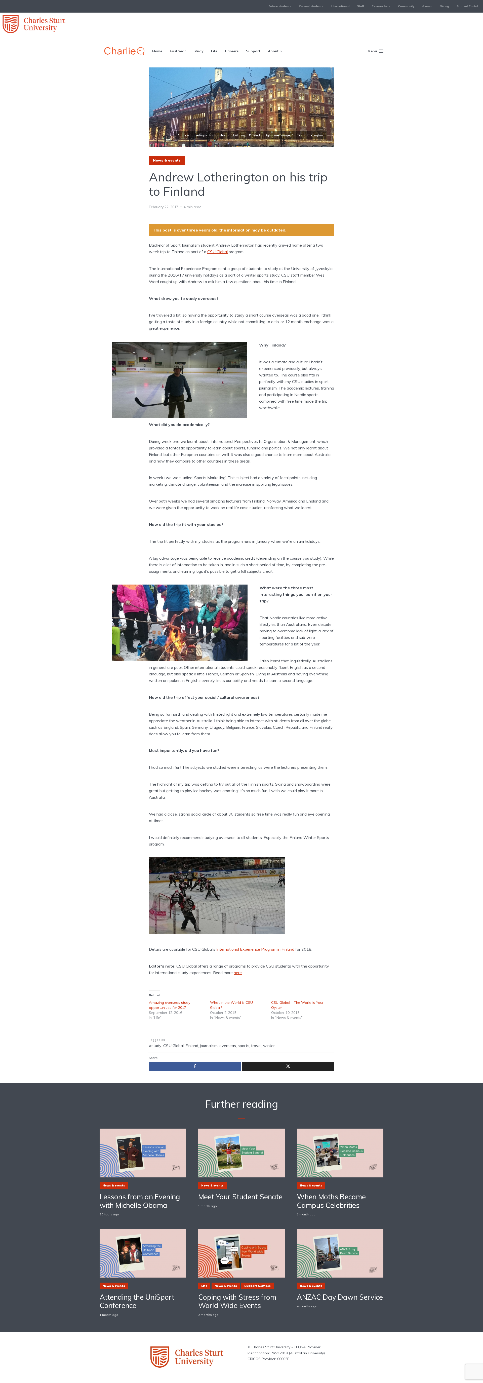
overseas (227, 1045)
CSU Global (217, 251)
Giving (444, 6)
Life (214, 51)
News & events (167, 160)
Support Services (257, 1286)
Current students (311, 6)
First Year (178, 51)
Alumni (427, 6)
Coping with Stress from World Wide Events (237, 1301)
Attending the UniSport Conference (137, 1301)
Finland (191, 1045)
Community (406, 6)
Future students (279, 6)
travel (256, 1045)
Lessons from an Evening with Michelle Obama (140, 1201)
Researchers (381, 6)
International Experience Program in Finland (255, 949)
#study (155, 1045)
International (340, 6)
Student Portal (467, 6)
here (238, 972)
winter (269, 1045)
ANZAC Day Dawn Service (340, 1297)
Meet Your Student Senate (240, 1197)
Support (253, 51)
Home (157, 51)
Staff (360, 6)
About (273, 51)
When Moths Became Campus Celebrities (331, 1201)
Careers (231, 51)
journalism (209, 1045)
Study (198, 51)
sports (243, 1045)
